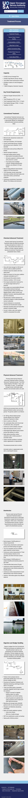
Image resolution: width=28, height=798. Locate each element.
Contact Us (3, 787)
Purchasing (18, 789)
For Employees (11, 787)
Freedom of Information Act (8, 789)
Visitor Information (6, 790)
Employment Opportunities (18, 790)
